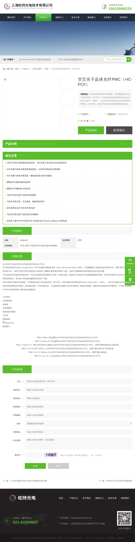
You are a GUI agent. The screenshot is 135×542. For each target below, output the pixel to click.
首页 (17, 69)
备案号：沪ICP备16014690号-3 (70, 538)
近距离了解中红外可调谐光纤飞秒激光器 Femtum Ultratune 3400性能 (37, 221)
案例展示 (91, 17)
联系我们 (124, 17)
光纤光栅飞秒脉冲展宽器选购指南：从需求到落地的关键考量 (33, 169)
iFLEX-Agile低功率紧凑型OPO (70, 59)
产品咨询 (91, 130)
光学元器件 (37, 69)
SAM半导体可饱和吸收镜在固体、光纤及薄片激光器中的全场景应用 (36, 163)
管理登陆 (120, 538)
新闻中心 (59, 17)
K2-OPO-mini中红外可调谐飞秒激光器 (35, 59)
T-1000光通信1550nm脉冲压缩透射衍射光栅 (28, 481)
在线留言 (108, 17)
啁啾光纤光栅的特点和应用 (18, 188)
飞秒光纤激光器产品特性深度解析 (21, 195)
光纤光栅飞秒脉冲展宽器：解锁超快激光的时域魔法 (29, 176)
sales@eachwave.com (81, 518)
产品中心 (43, 17)
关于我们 (27, 17)
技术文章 (75, 17)
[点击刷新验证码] (50, 455)
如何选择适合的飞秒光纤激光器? (21, 208)
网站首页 (11, 17)
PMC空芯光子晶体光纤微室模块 (119, 481)
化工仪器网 (110, 538)
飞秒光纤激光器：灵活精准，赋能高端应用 (25, 201)
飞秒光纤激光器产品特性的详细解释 (22, 214)
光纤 (47, 69)
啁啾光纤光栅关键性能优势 (18, 182)
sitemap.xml (90, 538)
